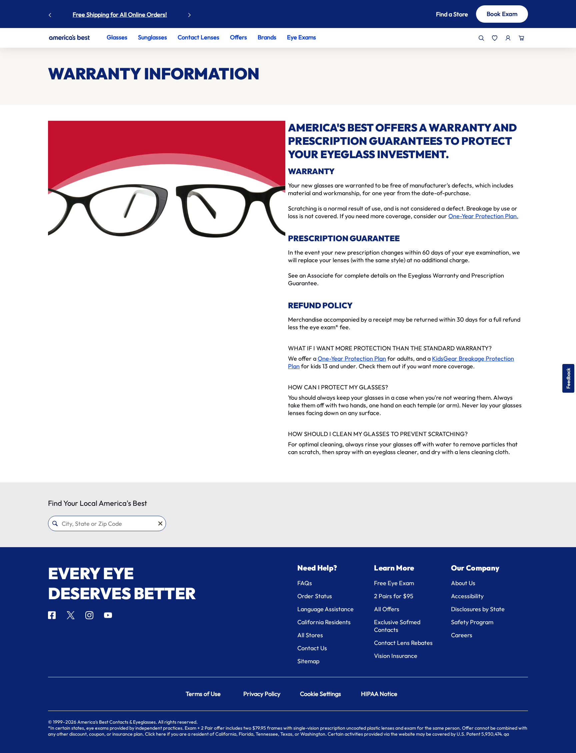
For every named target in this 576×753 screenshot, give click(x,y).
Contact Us (312, 648)
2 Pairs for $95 (393, 596)
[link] (69, 37)
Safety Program (472, 622)
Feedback (568, 378)
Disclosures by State (478, 609)
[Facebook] (52, 615)
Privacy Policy (261, 694)
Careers (461, 635)
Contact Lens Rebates (403, 643)
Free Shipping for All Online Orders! (120, 14)
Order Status (314, 596)
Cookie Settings (320, 694)
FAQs (304, 583)
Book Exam (502, 14)
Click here (155, 734)
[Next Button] (190, 13)
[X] (71, 615)
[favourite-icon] (494, 38)
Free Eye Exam (394, 583)
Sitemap (308, 661)
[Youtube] (108, 615)
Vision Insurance (395, 656)
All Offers (386, 609)
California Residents (324, 622)
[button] (442, 14)
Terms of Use (203, 694)
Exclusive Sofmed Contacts (397, 626)
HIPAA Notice (379, 694)
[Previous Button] (50, 13)
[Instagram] (89, 615)
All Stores (310, 635)
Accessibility (467, 596)
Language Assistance (325, 609)
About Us (463, 583)
